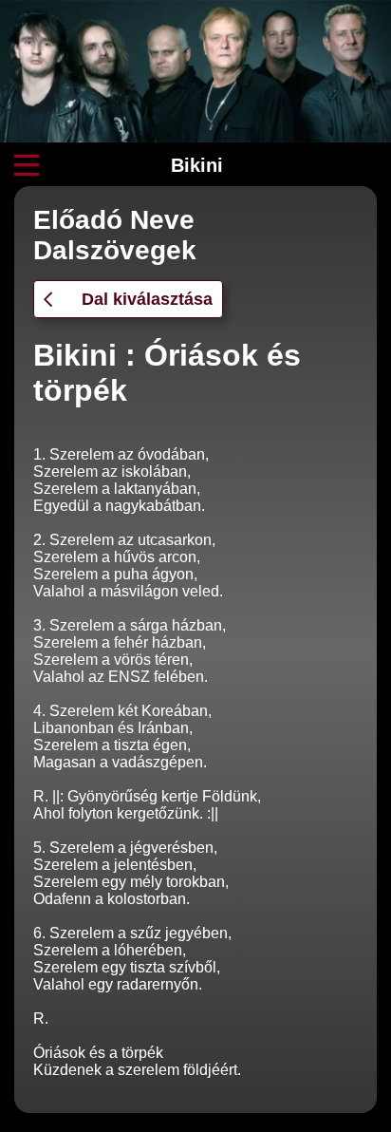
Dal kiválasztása (147, 299)
